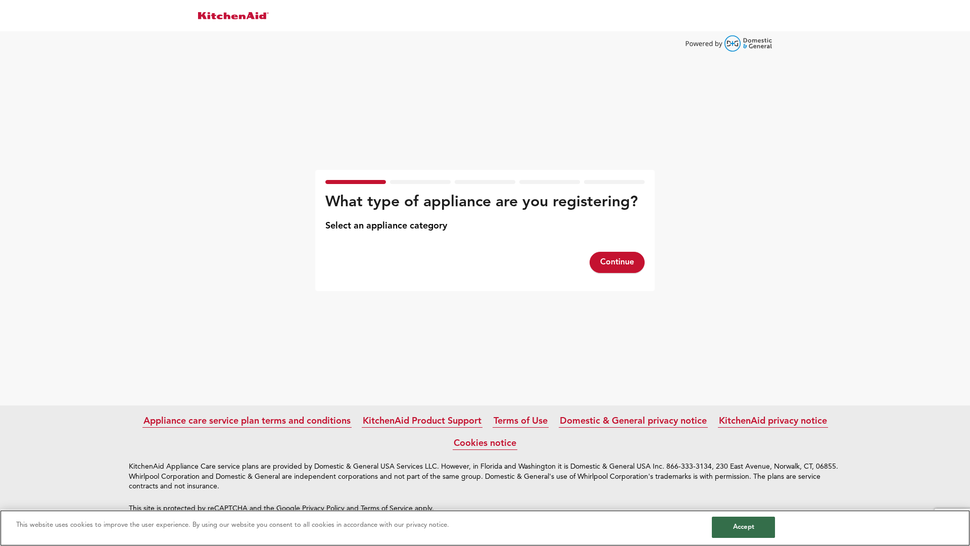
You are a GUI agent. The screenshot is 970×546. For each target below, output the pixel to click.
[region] (485, 528)
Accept (743, 527)
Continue (617, 262)
